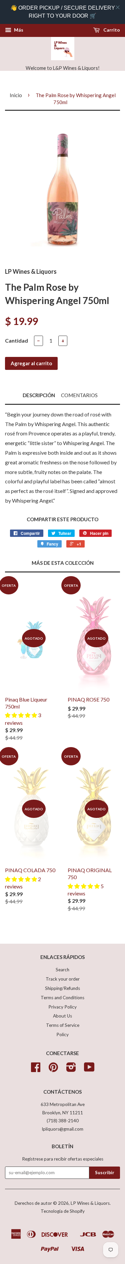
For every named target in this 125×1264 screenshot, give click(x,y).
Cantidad (16, 340)
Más (18, 30)
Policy (62, 1034)
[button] (21, 715)
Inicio (16, 95)
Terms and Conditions (62, 997)
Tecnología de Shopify (63, 1211)
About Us (62, 1016)
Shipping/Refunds (62, 988)
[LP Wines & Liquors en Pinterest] (53, 1069)
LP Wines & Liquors (90, 1203)
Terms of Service (62, 1025)
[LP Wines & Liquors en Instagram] (71, 1069)
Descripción (39, 395)
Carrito (111, 30)
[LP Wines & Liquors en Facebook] (36, 1069)
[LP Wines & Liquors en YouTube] (89, 1069)
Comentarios (79, 395)
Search (62, 969)
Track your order (63, 979)
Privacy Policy (62, 1007)
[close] (118, 7)
